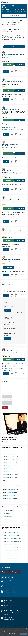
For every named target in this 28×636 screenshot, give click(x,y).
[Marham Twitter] (2, 577)
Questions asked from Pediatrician (11, 550)
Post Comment (14, 46)
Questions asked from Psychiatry (11, 547)
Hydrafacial (6, 519)
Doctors (17, 626)
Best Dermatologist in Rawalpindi (11, 459)
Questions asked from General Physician (12, 538)
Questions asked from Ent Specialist (11, 556)
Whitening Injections (8, 510)
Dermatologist (13, 24)
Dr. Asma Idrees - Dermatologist (10, 351)
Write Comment (5, 381)
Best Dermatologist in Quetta (10, 471)
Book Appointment (20, 64)
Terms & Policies (4, 626)
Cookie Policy (15, 633)
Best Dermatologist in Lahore (10, 451)
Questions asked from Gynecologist (11, 532)
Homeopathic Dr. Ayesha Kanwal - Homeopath (11, 144)
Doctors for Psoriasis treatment (10, 498)
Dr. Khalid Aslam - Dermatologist (10, 109)
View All (6, 480)
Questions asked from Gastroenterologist (12, 541)
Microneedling (7, 513)
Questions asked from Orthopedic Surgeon (13, 553)
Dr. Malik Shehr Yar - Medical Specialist (12, 81)
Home (3, 24)
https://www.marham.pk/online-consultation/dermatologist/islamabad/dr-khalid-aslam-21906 (12, 129)
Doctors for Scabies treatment (10, 495)
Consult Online (6, 441)
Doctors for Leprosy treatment (10, 492)
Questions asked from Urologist (10, 544)
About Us (12, 626)
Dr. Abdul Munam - (7, 284)
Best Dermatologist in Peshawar (10, 465)
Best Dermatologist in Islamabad (11, 456)
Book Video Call (8, 64)
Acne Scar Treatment (8, 516)
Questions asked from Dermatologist (11, 535)
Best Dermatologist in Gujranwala (11, 474)
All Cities (22, 626)
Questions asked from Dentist (10, 558)
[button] (5, 407)
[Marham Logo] (5, 2)
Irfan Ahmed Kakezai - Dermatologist (12, 231)
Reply (6, 71)
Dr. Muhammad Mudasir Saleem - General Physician (13, 55)
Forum (7, 24)
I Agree (23, 633)
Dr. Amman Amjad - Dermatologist (11, 199)
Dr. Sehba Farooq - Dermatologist (11, 259)
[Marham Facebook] (6, 577)
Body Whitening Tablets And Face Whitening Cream (14, 26)
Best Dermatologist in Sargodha (10, 477)
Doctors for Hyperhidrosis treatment (11, 489)
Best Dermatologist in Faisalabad (11, 462)
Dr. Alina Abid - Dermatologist (10, 171)
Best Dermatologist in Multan (10, 468)
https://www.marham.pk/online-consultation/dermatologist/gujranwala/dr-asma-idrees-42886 (13, 368)
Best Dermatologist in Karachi (10, 453)
